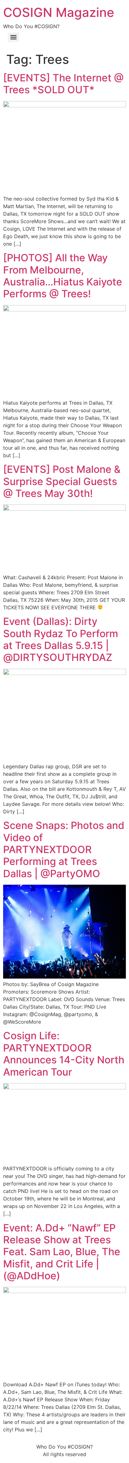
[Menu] (13, 37)
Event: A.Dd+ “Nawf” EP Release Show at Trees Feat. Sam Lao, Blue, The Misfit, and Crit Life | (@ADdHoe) (61, 1252)
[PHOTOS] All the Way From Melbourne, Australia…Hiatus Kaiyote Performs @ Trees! (62, 276)
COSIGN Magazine (58, 12)
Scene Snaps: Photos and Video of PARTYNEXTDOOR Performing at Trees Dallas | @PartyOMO (63, 849)
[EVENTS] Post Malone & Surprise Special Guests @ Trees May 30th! (62, 481)
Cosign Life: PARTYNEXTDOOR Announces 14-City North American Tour (63, 1054)
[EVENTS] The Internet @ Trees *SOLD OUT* (63, 84)
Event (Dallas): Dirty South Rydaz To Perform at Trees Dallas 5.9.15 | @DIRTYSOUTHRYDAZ (60, 639)
